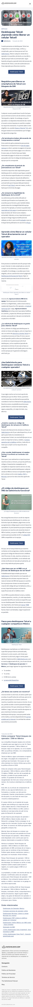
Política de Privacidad (8, 974)
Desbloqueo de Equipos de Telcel (11, 276)
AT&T (24, 474)
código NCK (26, 535)
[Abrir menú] (30, 3)
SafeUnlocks (5, 54)
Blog (3, 984)
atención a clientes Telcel (20, 334)
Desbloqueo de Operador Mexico (13, 908)
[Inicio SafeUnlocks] (8, 3)
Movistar (4, 477)
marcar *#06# (25, 605)
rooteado (23, 220)
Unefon (20, 474)
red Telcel (11, 185)
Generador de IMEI (9, 927)
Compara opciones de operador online (15, 911)
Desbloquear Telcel (16, 72)
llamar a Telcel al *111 (21, 128)
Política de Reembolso (8, 970)
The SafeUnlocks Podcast (10, 981)
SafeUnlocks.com (22, 659)
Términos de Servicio (8, 977)
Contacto (4, 966)
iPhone (28, 223)
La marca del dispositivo (11, 680)
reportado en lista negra (8, 210)
